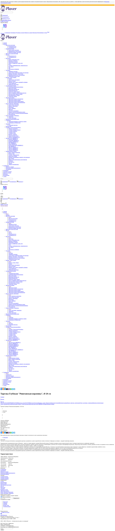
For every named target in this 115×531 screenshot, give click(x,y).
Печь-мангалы (12, 114)
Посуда (8, 54)
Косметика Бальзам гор (14, 89)
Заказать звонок (4, 205)
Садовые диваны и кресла (14, 129)
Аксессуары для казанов (14, 79)
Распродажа (8, 126)
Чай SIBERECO (12, 146)
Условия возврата (4, 478)
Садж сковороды (12, 83)
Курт (10, 64)
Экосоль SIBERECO (13, 149)
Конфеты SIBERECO (13, 141)
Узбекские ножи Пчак (14, 84)
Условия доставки (5, 477)
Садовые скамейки (13, 131)
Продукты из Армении (14, 69)
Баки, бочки (11, 158)
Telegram (5, 503)
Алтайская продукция (11, 85)
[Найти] (1, 180)
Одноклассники (6, 506)
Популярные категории (6, 484)
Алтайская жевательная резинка (16, 87)
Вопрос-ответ (4, 483)
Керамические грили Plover (15, 51)
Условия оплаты (4, 476)
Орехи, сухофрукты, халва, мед (16, 63)
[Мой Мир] (5, 389)
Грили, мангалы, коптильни (12, 103)
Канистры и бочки (13, 156)
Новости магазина (6, 496)
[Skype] (12, 389)
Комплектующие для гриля (15, 52)
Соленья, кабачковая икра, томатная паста (18, 65)
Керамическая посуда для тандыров (17, 75)
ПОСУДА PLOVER (10, 45)
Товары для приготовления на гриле (17, 112)
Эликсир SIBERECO (13, 150)
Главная (5, 42)
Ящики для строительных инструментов (18, 159)
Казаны (10, 78)
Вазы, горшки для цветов (14, 152)
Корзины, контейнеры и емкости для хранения (19, 157)
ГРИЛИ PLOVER (10, 48)
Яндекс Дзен (6, 505)
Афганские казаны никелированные (17, 102)
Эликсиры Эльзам (13, 96)
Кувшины (11, 160)
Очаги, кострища (12, 118)
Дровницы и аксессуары (14, 76)
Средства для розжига (14, 110)
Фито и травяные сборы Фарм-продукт (17, 92)
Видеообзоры (6, 175)
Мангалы (11, 109)
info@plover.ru (4, 515)
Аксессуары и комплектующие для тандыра (18, 72)
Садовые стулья (12, 133)
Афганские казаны (10, 97)
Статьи (4, 176)
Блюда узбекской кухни (14, 59)
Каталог (5, 44)
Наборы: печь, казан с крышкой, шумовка (18, 82)
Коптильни (11, 107)
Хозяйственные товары (11, 151)
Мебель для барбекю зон (14, 137)
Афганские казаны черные (15, 100)
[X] (7, 389)
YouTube (5, 504)
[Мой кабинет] (1, 183)
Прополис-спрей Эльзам (14, 91)
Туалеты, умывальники (14, 154)
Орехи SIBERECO (13, 144)
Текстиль (8, 123)
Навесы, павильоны (13, 106)
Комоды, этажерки (13, 134)
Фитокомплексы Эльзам (14, 95)
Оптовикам (8, 169)
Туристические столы (13, 135)
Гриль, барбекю (12, 108)
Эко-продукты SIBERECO (12, 138)
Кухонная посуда (12, 46)
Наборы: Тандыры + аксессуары (16, 73)
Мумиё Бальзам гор (13, 90)
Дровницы (11, 116)
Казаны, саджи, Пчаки (11, 77)
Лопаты (10, 163)
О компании (6, 165)
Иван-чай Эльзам (12, 88)
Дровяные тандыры (13, 71)
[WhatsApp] (10, 389)
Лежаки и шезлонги (13, 128)
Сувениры (8, 120)
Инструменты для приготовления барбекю (18, 113)
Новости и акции (10, 166)
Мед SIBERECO (12, 143)
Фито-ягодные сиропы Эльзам (15, 94)
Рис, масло (11, 66)
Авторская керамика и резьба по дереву (17, 121)
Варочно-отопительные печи (12, 119)
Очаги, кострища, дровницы (12, 115)
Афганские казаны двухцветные (16, 98)
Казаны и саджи (4, 489)
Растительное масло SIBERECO (16, 145)
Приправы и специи (13, 62)
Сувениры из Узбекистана (14, 122)
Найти (2, 529)
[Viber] (9, 389)
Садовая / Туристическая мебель (13, 127)
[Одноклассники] (3, 389)
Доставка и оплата (7, 171)
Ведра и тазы (11, 153)
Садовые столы (12, 132)
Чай (9, 67)
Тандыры (8, 70)
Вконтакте (5, 501)
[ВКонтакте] (1, 389)
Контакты (5, 174)
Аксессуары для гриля (14, 50)
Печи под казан (12, 81)
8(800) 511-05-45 (4, 204)
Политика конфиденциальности (13, 168)
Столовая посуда (12, 47)
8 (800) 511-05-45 (4, 21)
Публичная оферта (5, 474)
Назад (7, 213)
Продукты (8, 58)
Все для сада (11, 162)
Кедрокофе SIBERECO (14, 140)
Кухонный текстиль (13, 125)
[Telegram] (14, 389)
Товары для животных (14, 164)
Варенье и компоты (13, 60)
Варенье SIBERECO (13, 139)
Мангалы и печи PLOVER (12, 53)
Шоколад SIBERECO (13, 147)
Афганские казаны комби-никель (16, 101)
